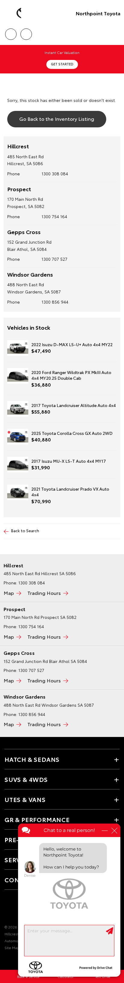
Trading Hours (44, 592)
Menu (116, 32)
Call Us (10, 32)
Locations (26, 32)
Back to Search (25, 530)
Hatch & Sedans (32, 759)
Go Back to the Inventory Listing (56, 118)
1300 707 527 (54, 259)
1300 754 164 (54, 216)
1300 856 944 (55, 302)
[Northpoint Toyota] (13, 13)
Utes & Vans (25, 799)
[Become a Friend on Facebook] (8, 908)
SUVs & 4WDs (26, 779)
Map (9, 592)
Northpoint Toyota (98, 13)
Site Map (12, 947)
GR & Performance (37, 819)
